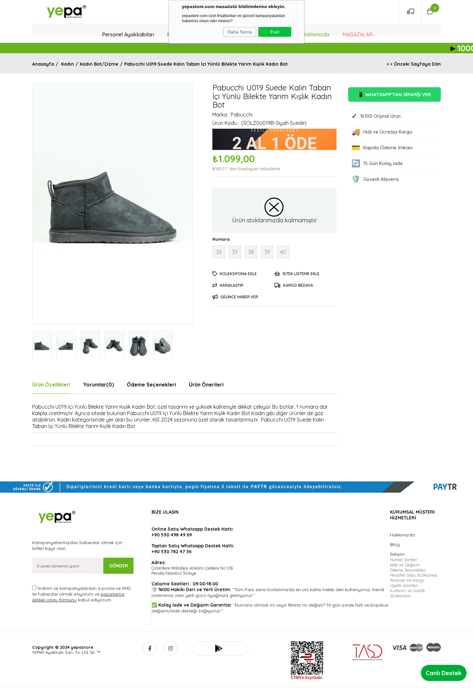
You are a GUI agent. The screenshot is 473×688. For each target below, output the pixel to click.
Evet (274, 31)
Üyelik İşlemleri (404, 585)
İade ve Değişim (405, 564)
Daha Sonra (239, 31)
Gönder (118, 566)
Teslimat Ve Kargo (407, 580)
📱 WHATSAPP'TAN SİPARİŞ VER (394, 94)
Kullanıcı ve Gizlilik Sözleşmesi (407, 593)
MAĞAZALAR (357, 34)
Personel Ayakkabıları (128, 34)
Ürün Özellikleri (51, 384)
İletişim (397, 554)
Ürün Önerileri (206, 384)
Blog (395, 544)
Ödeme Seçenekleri (151, 384)
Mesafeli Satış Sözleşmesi (413, 575)
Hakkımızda (315, 34)
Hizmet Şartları (403, 559)
